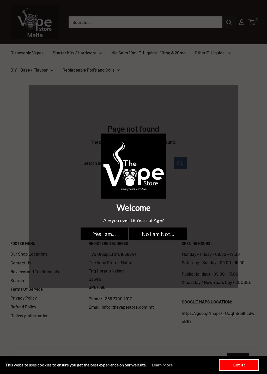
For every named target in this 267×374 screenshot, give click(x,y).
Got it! (239, 365)
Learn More (162, 364)
